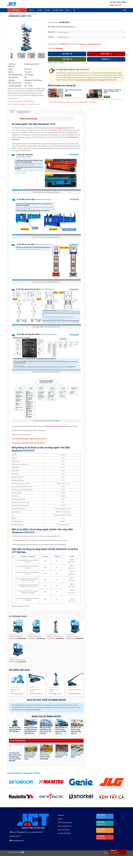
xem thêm (68, 95)
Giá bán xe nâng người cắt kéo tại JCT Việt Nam (15, 729)
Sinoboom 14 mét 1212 (72, 636)
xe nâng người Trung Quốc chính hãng (55, 426)
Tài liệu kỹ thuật (58, 10)
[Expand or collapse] (71, 118)
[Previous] (10, 37)
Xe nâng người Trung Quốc (33, 104)
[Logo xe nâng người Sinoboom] (21, 782)
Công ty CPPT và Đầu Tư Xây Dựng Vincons (74, 90)
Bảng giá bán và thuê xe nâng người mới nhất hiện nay (60, 730)
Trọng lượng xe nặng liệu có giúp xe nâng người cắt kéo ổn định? (96, 80)
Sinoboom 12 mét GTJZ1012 (55, 636)
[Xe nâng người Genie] (81, 782)
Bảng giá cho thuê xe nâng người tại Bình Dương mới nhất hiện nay (30, 730)
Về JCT (68, 10)
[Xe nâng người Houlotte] (21, 796)
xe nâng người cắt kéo (60, 128)
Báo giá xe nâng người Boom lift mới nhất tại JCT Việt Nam (46, 730)
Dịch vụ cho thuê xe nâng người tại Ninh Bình (61, 755)
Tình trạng (50, 37)
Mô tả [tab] (12, 112)
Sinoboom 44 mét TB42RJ (34, 690)
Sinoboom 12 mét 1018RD (54, 690)
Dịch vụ (31, 10)
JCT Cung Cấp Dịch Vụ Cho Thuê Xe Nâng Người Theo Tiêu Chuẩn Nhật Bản (15, 757)
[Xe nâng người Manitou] (51, 782)
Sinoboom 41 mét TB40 (74, 689)
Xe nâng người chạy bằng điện (18, 104)
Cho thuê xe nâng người (33, 710)
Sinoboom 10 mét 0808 (15, 636)
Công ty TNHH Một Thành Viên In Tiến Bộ (112, 90)
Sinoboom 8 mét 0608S (34, 636)
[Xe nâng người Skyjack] (51, 796)
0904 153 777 (116, 5)
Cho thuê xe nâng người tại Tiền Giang (77, 755)
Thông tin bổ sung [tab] (23, 112)
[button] (17, 10)
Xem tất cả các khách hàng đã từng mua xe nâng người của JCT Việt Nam (73, 102)
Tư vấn (47, 10)
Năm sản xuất (51, 32)
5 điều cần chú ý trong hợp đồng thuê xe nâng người (30, 756)
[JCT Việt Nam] (11, 4)
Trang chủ (11, 14)
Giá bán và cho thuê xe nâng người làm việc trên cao (76, 730)
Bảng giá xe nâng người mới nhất (90, 44)
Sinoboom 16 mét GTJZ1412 (17, 660)
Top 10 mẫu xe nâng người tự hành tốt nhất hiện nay (29, 443)
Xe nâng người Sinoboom (30, 14)
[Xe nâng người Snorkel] (81, 796)
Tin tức (39, 10)
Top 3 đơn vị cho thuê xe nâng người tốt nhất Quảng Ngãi (46, 756)
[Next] (42, 37)
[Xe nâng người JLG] (111, 782)
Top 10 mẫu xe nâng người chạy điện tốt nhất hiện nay (29, 439)
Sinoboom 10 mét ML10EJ (15, 690)
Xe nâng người (19, 14)
